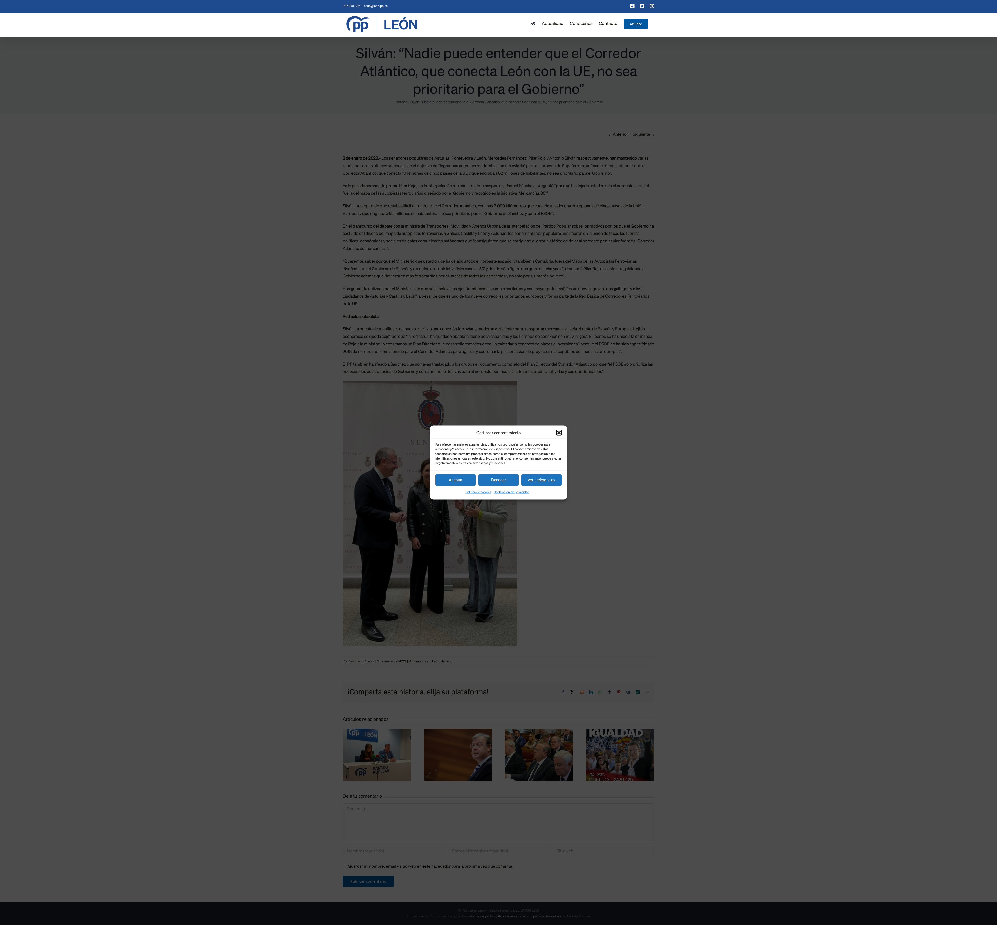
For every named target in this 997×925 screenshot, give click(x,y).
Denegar (498, 480)
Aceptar (455, 480)
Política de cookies (478, 492)
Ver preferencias (541, 480)
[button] (559, 432)
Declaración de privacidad (511, 492)
